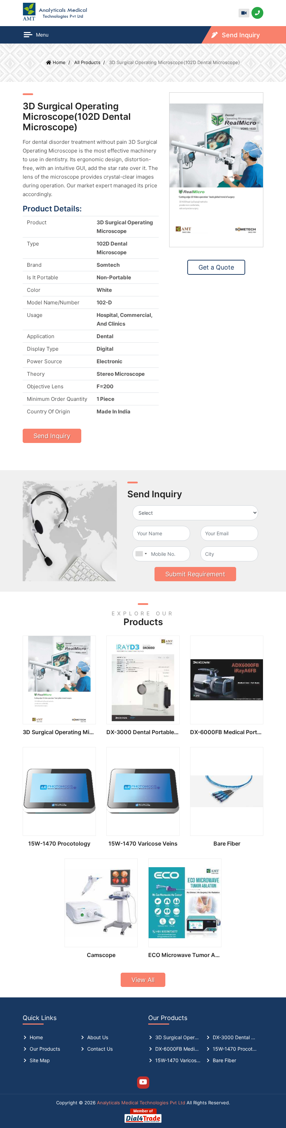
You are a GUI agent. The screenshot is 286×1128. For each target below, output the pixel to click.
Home (36, 1037)
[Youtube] (143, 1082)
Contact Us (100, 1049)
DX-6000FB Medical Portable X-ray (226, 732)
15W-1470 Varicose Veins (143, 843)
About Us (97, 1037)
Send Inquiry (240, 35)
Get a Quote (216, 267)
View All (143, 979)
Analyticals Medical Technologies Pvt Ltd (141, 1102)
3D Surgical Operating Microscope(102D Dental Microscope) (59, 732)
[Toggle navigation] (24, 35)
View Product (59, 680)
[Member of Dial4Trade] (143, 1115)
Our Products (45, 1049)
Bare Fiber (226, 843)
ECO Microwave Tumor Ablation (184, 954)
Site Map (40, 1060)
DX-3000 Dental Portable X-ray (143, 732)
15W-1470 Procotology (59, 843)
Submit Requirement (195, 574)
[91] (141, 554)
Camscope (101, 954)
